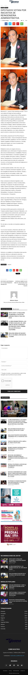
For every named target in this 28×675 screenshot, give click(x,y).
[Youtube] (21, 665)
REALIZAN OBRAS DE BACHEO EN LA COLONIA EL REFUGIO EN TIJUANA (17, 334)
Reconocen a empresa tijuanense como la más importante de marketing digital (18, 601)
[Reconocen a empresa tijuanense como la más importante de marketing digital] (4, 601)
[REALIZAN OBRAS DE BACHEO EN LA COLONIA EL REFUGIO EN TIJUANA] (4, 334)
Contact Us (22, 670)
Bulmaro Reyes (5, 20)
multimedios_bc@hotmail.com (17, 655)
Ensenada (3, 628)
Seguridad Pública (5, 622)
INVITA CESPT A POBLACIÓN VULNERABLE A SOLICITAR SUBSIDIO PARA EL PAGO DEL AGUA (12, 412)
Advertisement (16, 670)
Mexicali (2, 624)
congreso (9, 264)
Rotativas (6, 7)
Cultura (2, 324)
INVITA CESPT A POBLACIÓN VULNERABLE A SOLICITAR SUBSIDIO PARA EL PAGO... (17, 560)
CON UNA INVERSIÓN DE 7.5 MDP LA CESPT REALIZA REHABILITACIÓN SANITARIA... (17, 586)
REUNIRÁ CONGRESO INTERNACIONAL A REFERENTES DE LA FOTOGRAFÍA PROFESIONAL (17, 449)
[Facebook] (6, 665)
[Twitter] (10, 665)
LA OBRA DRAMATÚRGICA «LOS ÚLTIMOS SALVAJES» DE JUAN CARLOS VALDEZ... (18, 568)
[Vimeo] (14, 665)
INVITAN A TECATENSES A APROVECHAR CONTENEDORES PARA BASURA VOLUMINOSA (17, 466)
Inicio (2, 5)
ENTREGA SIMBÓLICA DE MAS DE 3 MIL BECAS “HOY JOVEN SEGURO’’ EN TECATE (20, 284)
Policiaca (3, 626)
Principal (2, 316)
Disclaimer (5, 670)
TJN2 (3, 415)
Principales (3, 613)
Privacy (10, 670)
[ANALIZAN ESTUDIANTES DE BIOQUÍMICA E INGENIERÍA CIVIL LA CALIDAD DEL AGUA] (3, 436)
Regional (3, 618)
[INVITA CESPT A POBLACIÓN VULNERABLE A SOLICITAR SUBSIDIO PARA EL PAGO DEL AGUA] (4, 314)
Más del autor (16, 309)
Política (2, 7)
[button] (26, 2)
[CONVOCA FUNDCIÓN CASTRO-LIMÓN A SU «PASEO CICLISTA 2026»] (3, 443)
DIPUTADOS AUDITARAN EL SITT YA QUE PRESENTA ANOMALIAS (7, 283)
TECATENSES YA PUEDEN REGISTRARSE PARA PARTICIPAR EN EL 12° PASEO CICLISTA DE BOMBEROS (17, 482)
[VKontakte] (17, 665)
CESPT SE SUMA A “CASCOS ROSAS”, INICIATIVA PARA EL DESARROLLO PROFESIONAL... (17, 594)
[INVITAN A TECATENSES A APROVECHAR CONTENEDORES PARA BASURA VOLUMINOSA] (3, 466)
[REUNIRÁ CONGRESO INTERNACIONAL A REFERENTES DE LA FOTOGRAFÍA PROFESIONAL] (3, 449)
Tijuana (2, 615)
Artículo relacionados (6, 309)
